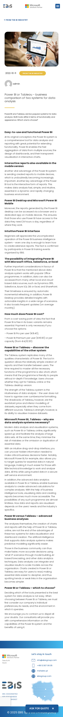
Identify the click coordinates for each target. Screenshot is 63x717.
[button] (57, 6)
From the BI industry (17, 20)
